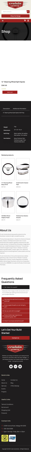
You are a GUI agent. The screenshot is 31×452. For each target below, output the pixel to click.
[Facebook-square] (11, 366)
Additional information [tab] (19, 108)
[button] (2, 20)
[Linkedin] (20, 366)
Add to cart (10, 92)
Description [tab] (6, 108)
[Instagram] (15, 366)
